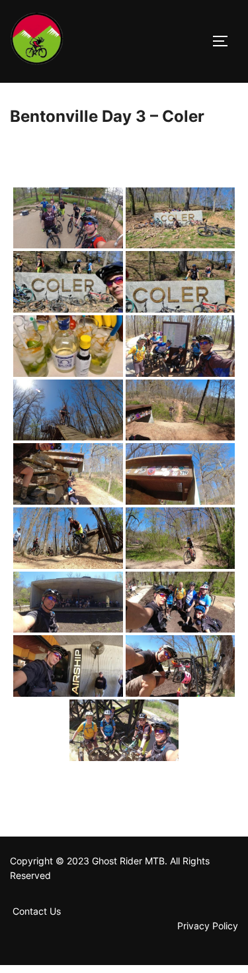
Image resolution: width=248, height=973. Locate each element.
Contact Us (38, 911)
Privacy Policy (207, 925)
